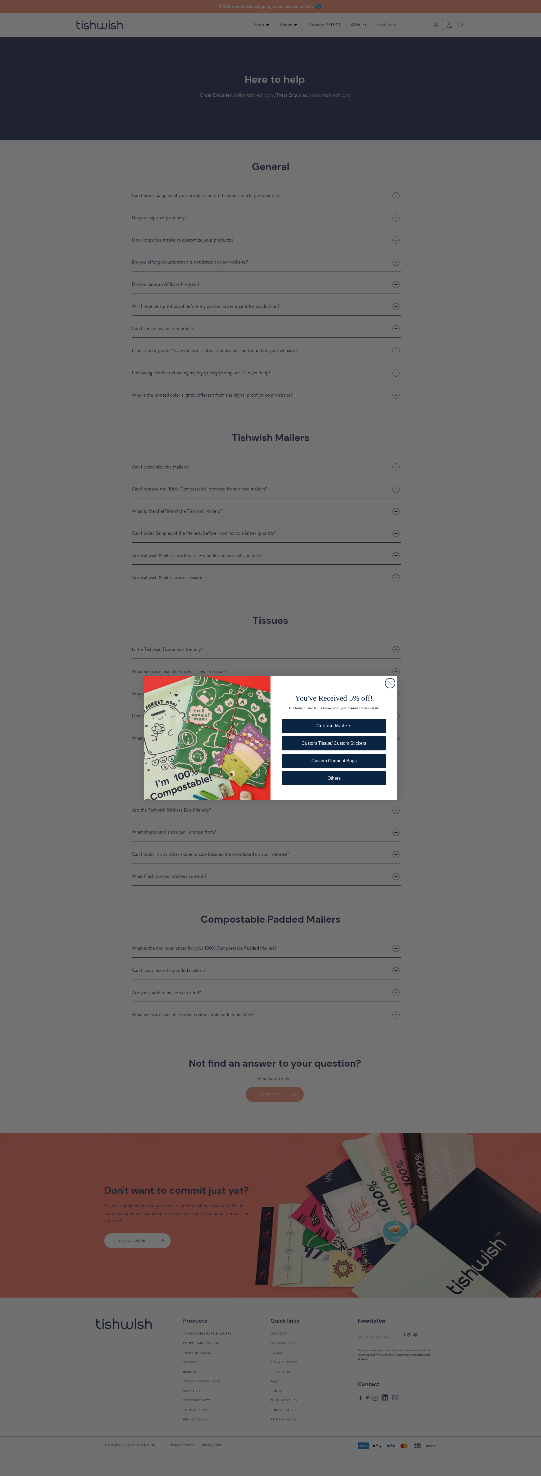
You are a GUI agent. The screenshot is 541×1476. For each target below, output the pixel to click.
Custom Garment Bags (334, 760)
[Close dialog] (390, 683)
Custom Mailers (334, 725)
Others (334, 778)
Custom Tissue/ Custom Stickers (333, 743)
